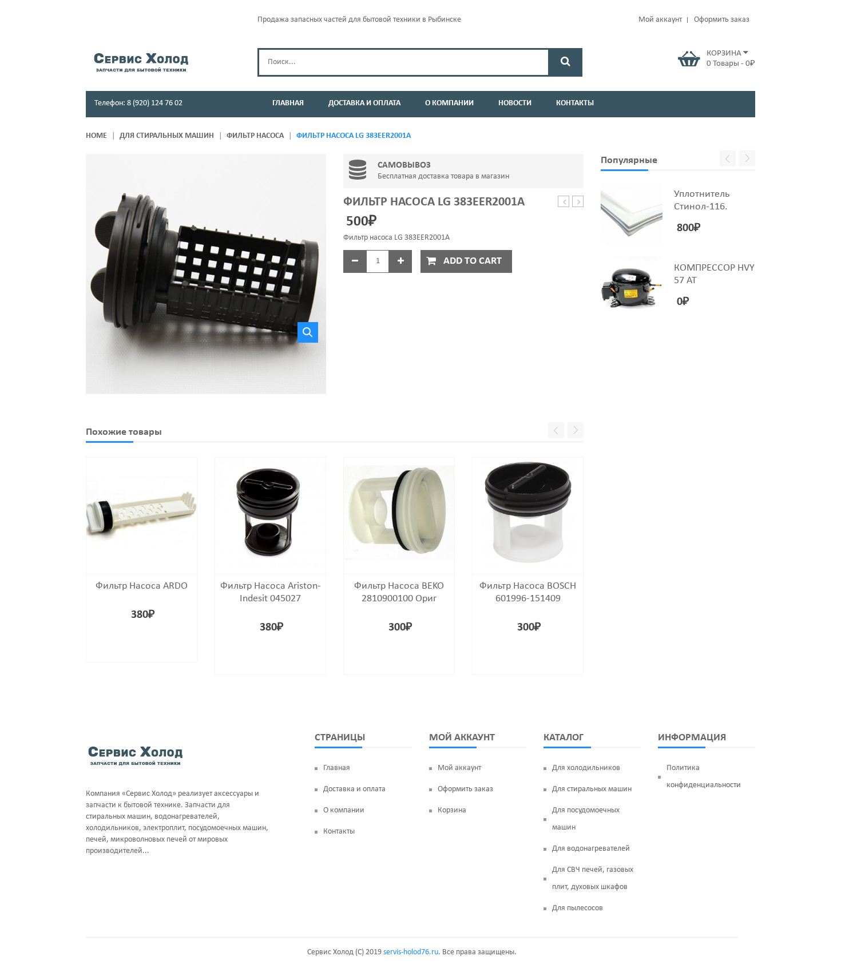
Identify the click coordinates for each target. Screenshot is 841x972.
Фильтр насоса (255, 136)
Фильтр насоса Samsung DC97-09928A (578, 202)
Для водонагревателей (591, 848)
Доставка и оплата (354, 789)
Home (96, 136)
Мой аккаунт (660, 19)
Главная (336, 768)
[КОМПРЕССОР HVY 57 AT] (632, 287)
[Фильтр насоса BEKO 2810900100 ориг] (399, 513)
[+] (400, 261)
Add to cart (472, 261)
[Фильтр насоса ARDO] (141, 513)
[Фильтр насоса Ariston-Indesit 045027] (270, 513)
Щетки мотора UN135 (563, 202)
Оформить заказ (721, 19)
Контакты (339, 831)
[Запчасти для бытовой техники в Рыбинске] (141, 61)
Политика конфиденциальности (704, 776)
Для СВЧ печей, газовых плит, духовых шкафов (592, 878)
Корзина (452, 810)
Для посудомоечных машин (586, 819)
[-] (354, 261)
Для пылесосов (577, 908)
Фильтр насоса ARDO (142, 586)
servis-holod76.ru (410, 952)
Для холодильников (586, 768)
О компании (343, 810)
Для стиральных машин (167, 136)
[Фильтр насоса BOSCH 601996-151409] (528, 513)
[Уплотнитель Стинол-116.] (632, 213)
